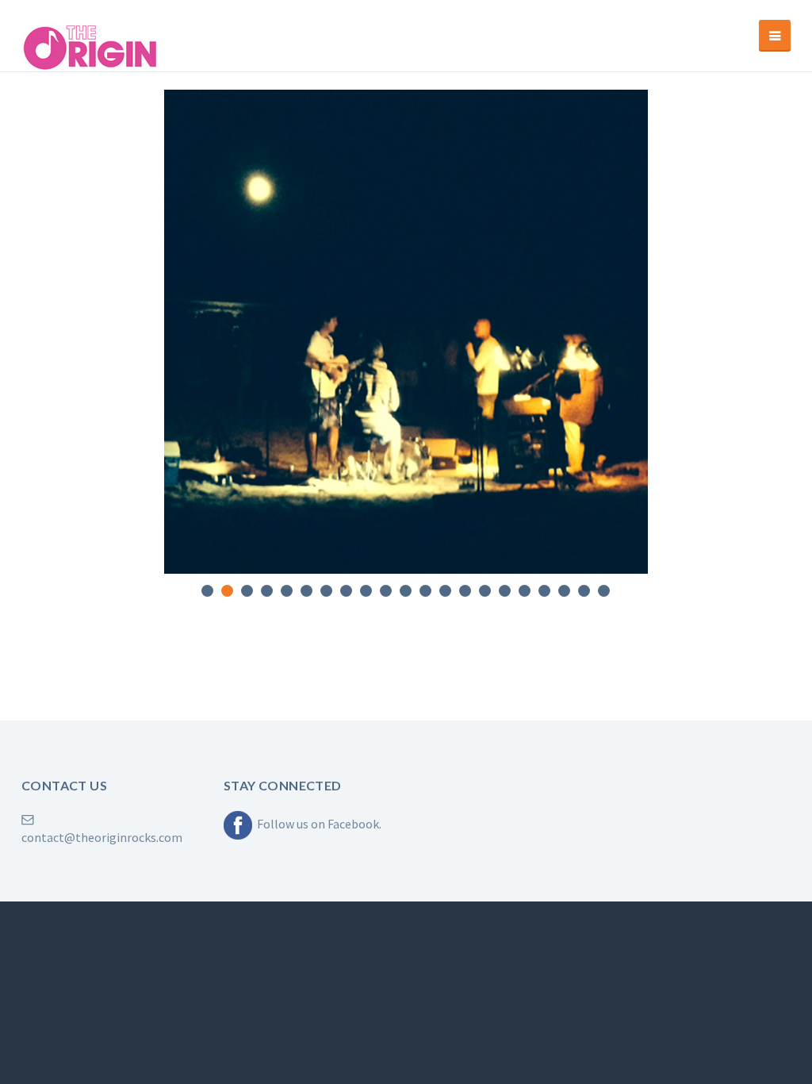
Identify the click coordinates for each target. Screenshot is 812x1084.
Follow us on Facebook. (316, 824)
